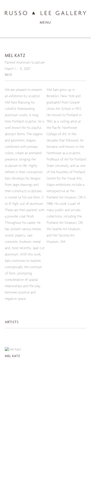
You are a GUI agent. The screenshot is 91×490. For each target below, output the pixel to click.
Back (8, 75)
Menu (45, 23)
